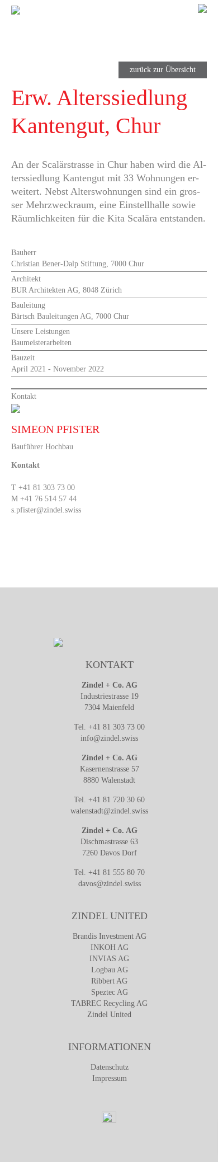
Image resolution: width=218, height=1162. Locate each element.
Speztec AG (109, 992)
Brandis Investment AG (109, 936)
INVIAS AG (109, 958)
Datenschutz (110, 1067)
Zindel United (109, 1014)
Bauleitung (28, 305)
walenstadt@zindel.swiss (109, 811)
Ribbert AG (109, 981)
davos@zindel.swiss (109, 883)
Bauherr (23, 252)
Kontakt (23, 396)
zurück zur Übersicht (163, 69)
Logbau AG (109, 970)
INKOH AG (110, 947)
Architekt (26, 279)
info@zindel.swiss (109, 738)
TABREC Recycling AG (109, 1003)
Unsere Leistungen (40, 331)
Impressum (109, 1078)
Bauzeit (23, 358)
